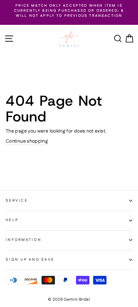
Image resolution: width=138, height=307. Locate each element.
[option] (69, 11)
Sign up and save (30, 259)
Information (24, 240)
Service (17, 200)
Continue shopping (27, 141)
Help (12, 220)
